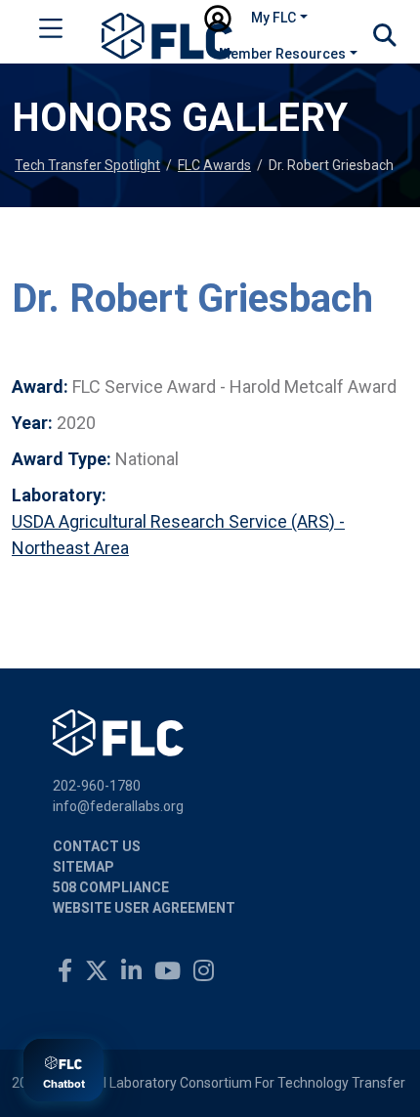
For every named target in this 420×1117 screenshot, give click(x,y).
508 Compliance (111, 887)
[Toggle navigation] (50, 32)
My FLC (273, 17)
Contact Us (97, 846)
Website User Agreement (144, 908)
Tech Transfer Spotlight (87, 165)
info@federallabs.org (118, 806)
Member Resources (282, 54)
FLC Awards (214, 165)
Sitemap (83, 867)
